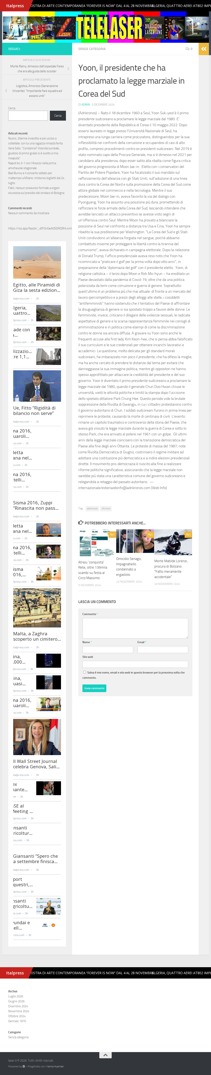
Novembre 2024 (18, 1011)
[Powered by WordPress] (23, 1066)
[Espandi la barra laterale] (204, 49)
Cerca (11, 108)
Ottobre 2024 (17, 1016)
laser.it (20, 26)
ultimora (106, 508)
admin (85, 104)
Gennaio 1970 (17, 1021)
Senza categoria (92, 49)
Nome (87, 642)
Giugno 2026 (16, 1001)
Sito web (87, 657)
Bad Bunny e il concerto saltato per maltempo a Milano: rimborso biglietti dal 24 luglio (36, 178)
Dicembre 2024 (18, 1006)
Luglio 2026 (15, 996)
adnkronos (92, 508)
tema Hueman (55, 1066)
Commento (90, 614)
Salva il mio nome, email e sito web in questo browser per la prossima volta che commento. (133, 675)
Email (141, 642)
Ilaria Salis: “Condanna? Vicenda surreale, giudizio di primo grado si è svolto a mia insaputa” (34, 153)
